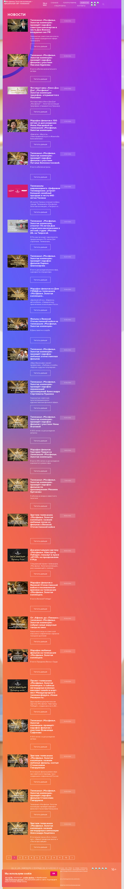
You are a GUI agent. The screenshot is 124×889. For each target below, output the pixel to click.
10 (66, 858)
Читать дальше (40, 46)
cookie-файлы (28, 878)
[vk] (95, 3)
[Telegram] (92, 5)
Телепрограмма (69, 3)
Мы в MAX (45, 4)
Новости (85, 3)
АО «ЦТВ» (9, 878)
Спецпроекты (60, 6)
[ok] (98, 3)
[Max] (95, 5)
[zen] (92, 3)
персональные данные (14, 880)
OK (53, 873)
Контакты (81, 6)
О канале (54, 3)
